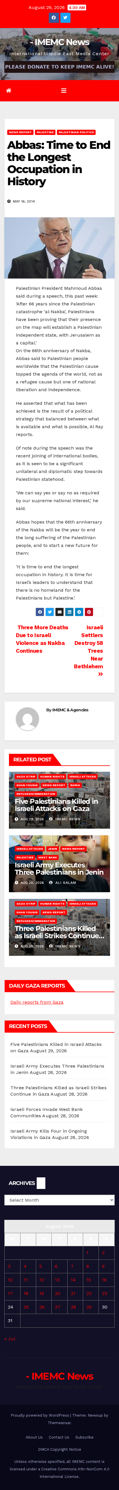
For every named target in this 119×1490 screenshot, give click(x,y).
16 (104, 1280)
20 (57, 1293)
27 (57, 1307)
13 (57, 1280)
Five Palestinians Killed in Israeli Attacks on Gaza (56, 805)
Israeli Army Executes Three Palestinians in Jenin (59, 868)
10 (10, 1280)
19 (41, 1293)
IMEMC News (67, 819)
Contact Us (59, 1437)
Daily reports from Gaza (37, 1002)
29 (89, 1307)
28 (73, 1307)
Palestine (45, 132)
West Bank (47, 857)
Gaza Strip (25, 776)
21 (73, 1293)
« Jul (9, 1338)
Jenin (52, 848)
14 (73, 1280)
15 (88, 1280)
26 (41, 1307)
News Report (20, 132)
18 (26, 1293)
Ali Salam (65, 883)
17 (10, 1293)
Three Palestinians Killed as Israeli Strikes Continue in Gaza (57, 935)
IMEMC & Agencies (70, 709)
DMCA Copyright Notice (59, 1449)
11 (26, 1280)
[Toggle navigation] (63, 90)
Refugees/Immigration (35, 793)
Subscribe (84, 1437)
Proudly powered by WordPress (40, 1415)
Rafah (75, 785)
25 (26, 1307)
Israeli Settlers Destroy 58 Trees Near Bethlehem (88, 647)
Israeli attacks (82, 776)
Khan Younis (27, 785)
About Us (34, 1437)
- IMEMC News (59, 42)
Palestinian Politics (76, 132)
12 (41, 1280)
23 (104, 1293)
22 (89, 1293)
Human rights (52, 776)
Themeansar (59, 1423)
